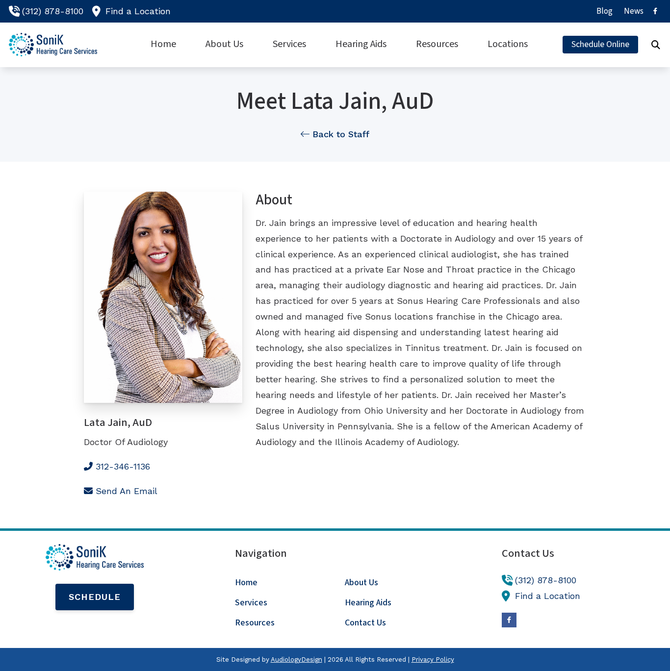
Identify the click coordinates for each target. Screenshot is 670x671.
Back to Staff (339, 134)
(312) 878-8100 (52, 11)
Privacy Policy (433, 659)
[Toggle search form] (655, 44)
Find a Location (138, 11)
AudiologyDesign (296, 659)
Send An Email (126, 491)
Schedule (95, 597)
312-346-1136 (123, 466)
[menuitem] (604, 11)
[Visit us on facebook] (655, 11)
